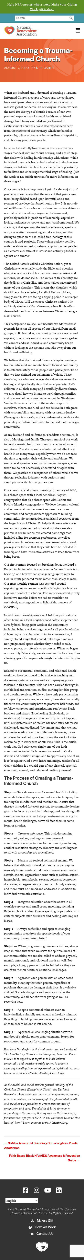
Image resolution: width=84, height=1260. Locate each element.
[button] (25, 1190)
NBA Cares (45, 68)
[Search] (71, 18)
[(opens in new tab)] (42, 1246)
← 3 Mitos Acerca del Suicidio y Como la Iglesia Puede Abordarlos (40, 1146)
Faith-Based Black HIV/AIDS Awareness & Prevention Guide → (44, 1158)
